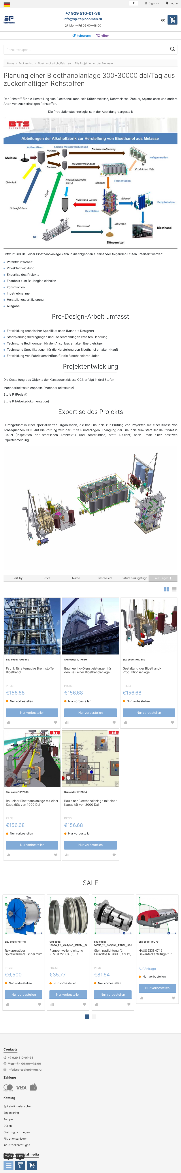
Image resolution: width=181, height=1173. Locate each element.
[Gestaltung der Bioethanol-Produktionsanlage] (149, 626)
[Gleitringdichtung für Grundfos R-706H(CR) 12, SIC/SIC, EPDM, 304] (113, 916)
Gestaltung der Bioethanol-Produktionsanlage (142, 670)
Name (76, 578)
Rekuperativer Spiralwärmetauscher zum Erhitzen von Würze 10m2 (23, 952)
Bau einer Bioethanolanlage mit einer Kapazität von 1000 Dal (32, 802)
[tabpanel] (23, 952)
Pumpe (8, 1119)
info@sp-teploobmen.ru (83, 19)
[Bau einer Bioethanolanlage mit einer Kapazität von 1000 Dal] (32, 758)
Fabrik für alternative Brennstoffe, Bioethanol (30, 670)
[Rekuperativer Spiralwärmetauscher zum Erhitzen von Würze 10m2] (24, 916)
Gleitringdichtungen (17, 1132)
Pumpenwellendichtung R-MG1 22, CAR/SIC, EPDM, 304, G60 (66, 952)
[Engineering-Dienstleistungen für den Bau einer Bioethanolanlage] (90, 626)
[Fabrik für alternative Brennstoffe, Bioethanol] (32, 626)
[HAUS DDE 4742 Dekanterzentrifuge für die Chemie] (157, 916)
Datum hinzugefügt (134, 578)
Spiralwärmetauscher (18, 1106)
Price (47, 578)
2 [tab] (94, 1016)
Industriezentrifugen (17, 1145)
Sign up (153, 3)
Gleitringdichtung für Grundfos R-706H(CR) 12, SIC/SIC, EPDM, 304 (112, 952)
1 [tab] (87, 1016)
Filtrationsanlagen (15, 1138)
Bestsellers (105, 578)
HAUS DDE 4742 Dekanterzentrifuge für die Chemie (155, 952)
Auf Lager (162, 578)
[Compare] (8, 722)
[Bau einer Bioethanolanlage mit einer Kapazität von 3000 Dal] (90, 758)
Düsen (8, 1125)
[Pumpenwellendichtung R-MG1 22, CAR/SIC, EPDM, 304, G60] (68, 916)
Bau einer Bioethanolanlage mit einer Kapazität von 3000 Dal (90, 802)
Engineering (11, 1112)
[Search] (172, 49)
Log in (173, 3)
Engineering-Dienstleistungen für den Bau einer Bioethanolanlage (87, 670)
